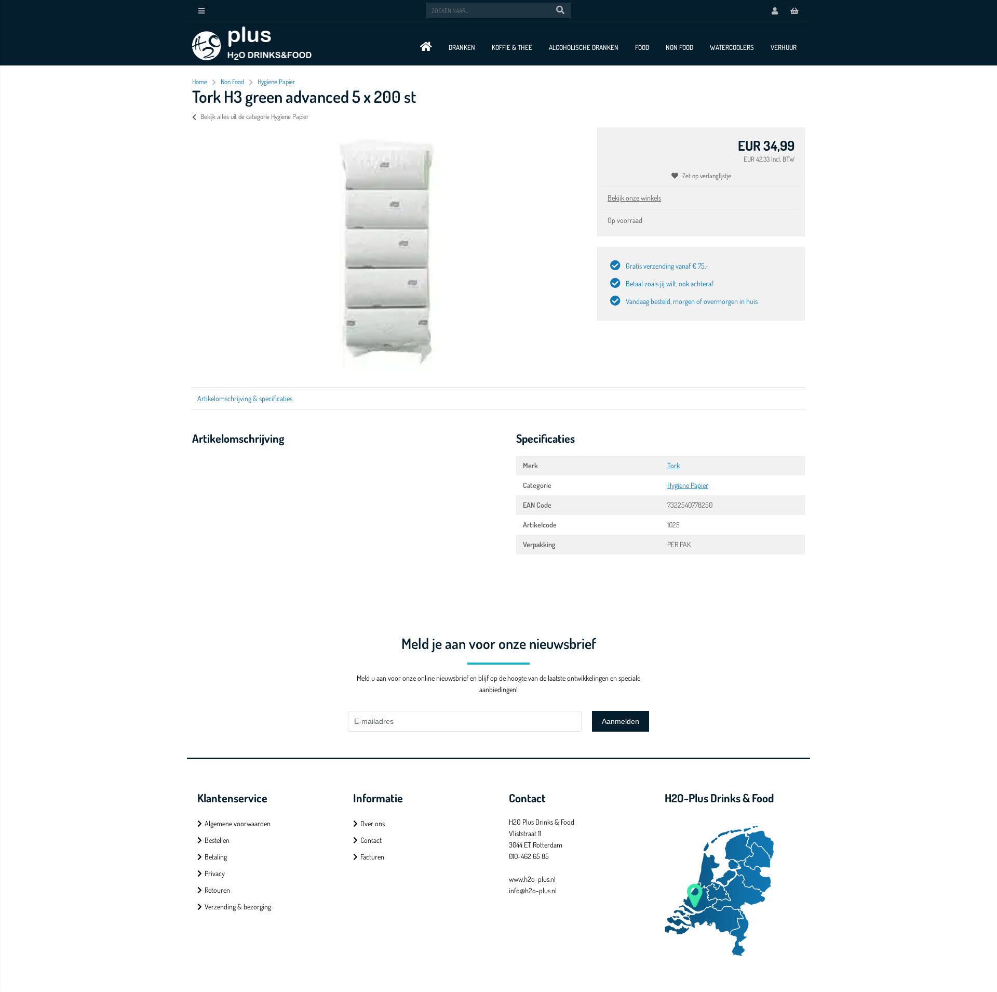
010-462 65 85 (529, 856)
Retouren (217, 889)
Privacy (215, 873)
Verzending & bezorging (238, 906)
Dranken (462, 47)
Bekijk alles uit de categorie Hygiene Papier (254, 116)
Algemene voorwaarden (238, 823)
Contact (371, 840)
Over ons (372, 823)
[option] (389, 252)
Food (642, 47)
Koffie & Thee (512, 47)
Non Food (679, 47)
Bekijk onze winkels (634, 197)
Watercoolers (732, 47)
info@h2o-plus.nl (533, 890)
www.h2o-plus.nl (532, 879)
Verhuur (784, 47)
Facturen (372, 856)
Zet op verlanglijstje (706, 175)
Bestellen (217, 840)
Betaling (216, 856)
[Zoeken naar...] (560, 10)
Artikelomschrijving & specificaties (244, 398)
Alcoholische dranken (583, 47)
